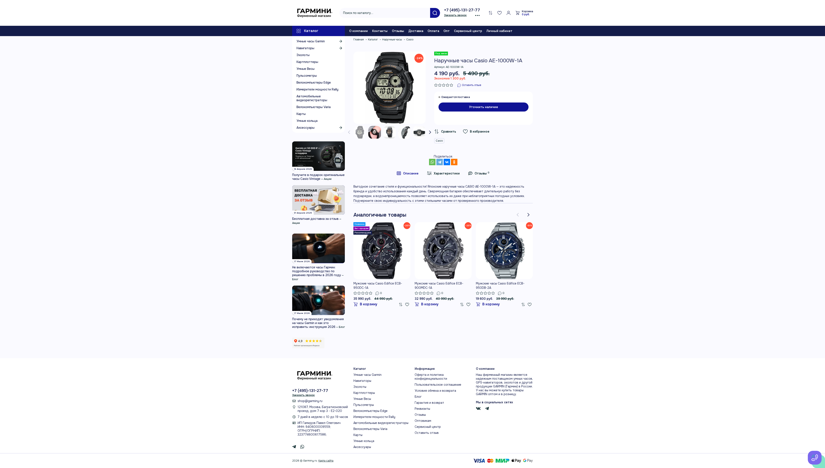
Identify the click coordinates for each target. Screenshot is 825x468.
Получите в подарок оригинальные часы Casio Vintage (318, 177)
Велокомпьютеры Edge (313, 82)
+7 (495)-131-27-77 (462, 10)
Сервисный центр (468, 31)
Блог (295, 279)
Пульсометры (306, 76)
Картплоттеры (307, 62)
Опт (446, 31)
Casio (439, 140)
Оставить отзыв (427, 433)
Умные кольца (307, 121)
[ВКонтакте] (447, 162)
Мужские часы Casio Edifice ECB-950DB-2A (500, 285)
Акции (328, 179)
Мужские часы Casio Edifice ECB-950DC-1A (377, 285)
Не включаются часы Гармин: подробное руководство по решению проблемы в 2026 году (316, 271)
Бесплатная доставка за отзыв (315, 219)
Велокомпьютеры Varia (313, 107)
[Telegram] (439, 162)
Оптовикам (423, 421)
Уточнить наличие (483, 107)
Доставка (415, 31)
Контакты (380, 31)
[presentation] (349, 132)
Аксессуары (305, 128)
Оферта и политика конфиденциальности (431, 377)
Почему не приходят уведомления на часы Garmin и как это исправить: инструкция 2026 (318, 323)
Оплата (433, 31)
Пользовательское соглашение (438, 385)
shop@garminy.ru (310, 401)
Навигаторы (305, 48)
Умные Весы (305, 69)
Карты (301, 114)
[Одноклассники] (454, 162)
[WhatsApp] (432, 162)
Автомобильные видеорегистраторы (311, 98)
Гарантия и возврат (429, 403)
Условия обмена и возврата (435, 391)
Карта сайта (325, 460)
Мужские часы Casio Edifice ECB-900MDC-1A (439, 285)
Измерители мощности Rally (317, 89)
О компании (358, 31)
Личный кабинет (499, 31)
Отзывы (398, 31)
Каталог (311, 31)
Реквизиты (422, 409)
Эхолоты (303, 55)
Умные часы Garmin (310, 41)
